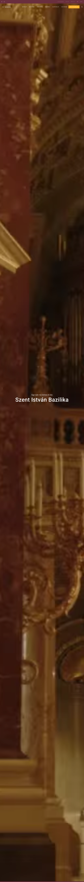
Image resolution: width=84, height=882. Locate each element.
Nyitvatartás (61, 1)
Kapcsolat (55, 6)
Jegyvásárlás (74, 6)
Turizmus (40, 6)
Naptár (67, 1)
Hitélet (24, 6)
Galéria (47, 6)
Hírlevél (73, 1)
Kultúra (31, 6)
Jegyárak (64, 6)
